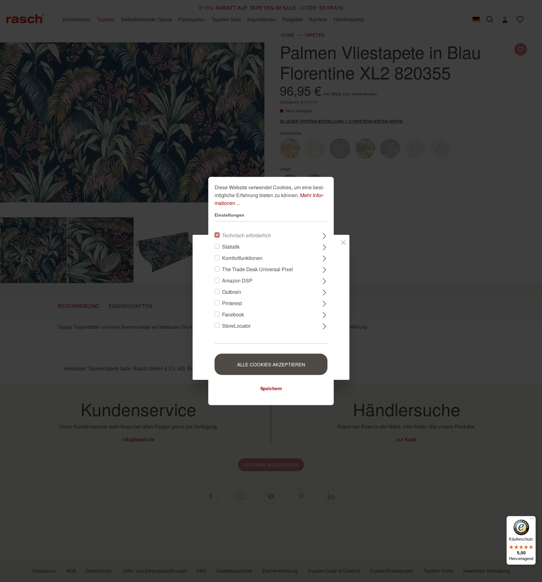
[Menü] (532, 520)
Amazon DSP (237, 280)
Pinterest (232, 303)
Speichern (271, 388)
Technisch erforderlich (246, 235)
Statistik (231, 246)
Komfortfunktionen (242, 257)
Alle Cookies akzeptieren (271, 364)
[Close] (343, 241)
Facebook (233, 314)
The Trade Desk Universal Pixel (257, 269)
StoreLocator (236, 325)
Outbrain (231, 291)
